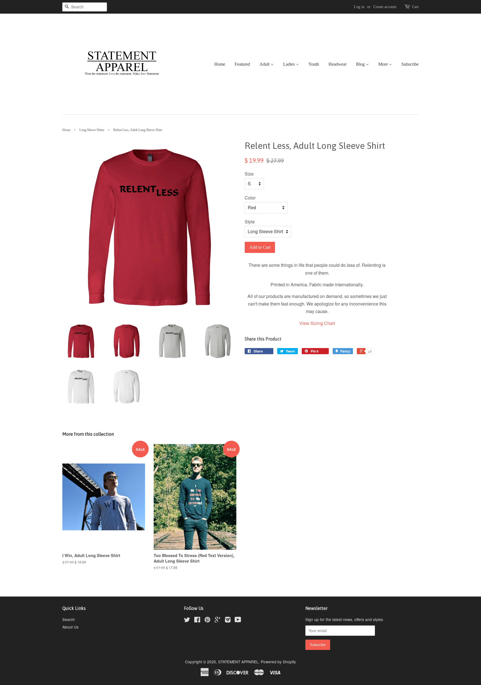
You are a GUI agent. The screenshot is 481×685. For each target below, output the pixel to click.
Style (250, 221)
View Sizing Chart (317, 323)
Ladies (289, 64)
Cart (415, 7)
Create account (384, 7)
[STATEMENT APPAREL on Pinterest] (207, 620)
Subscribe (410, 64)
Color (250, 197)
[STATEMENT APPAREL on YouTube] (238, 620)
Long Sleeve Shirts (91, 130)
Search (68, 619)
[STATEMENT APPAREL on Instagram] (228, 620)
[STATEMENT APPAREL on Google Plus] (217, 620)
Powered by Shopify (278, 661)
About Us (70, 627)
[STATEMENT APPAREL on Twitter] (187, 620)
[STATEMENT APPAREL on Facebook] (197, 620)
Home (219, 64)
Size (249, 174)
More (383, 64)
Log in (359, 7)
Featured (242, 64)
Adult (265, 64)
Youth (313, 64)
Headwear (337, 64)
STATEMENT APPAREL (238, 661)
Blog (361, 64)
